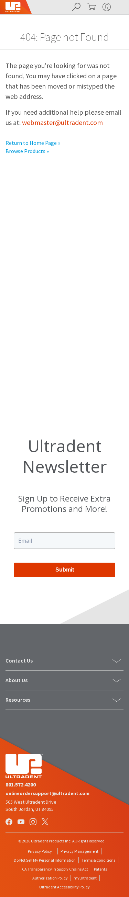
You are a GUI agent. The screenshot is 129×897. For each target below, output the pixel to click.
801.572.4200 (21, 784)
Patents (100, 869)
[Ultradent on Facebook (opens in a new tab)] (10, 822)
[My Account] (106, 7)
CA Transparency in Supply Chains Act (55, 869)
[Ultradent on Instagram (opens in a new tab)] (34, 822)
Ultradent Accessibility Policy (64, 886)
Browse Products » (27, 151)
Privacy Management (79, 851)
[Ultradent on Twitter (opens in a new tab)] (46, 822)
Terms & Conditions (98, 860)
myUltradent (85, 878)
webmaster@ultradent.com (62, 122)
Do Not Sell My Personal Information (45, 860)
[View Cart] (91, 7)
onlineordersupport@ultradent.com (47, 793)
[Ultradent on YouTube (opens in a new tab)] (22, 822)
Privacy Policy (40, 851)
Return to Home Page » (33, 142)
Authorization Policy (50, 878)
